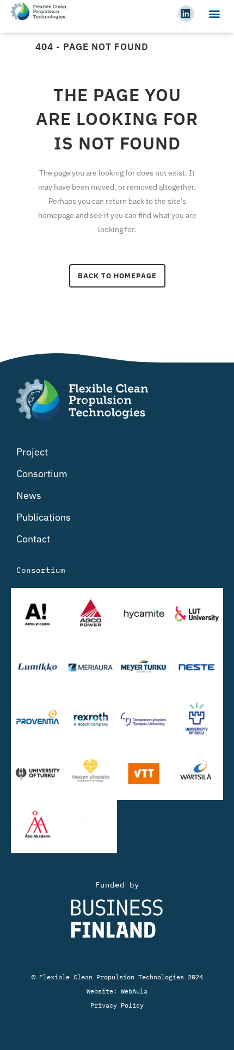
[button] (214, 13)
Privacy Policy (117, 1005)
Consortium (41, 473)
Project (32, 452)
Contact (33, 539)
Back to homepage (117, 275)
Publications (43, 517)
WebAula (134, 991)
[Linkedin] (186, 13)
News (28, 495)
